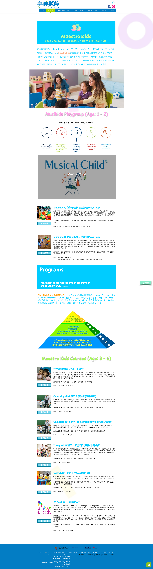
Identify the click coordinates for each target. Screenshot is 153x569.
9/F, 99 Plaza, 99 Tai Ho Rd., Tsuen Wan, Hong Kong (56, 563)
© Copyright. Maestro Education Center (59, 555)
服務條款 (81, 555)
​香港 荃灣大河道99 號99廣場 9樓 (61, 561)
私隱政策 (105, 555)
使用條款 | (98, 555)
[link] (113, 3)
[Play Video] (77, 180)
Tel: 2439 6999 (66, 564)
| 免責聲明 (111, 555)
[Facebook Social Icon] (109, 6)
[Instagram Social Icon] (113, 6)
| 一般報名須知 (89, 555)
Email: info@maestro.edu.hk (62, 566)
